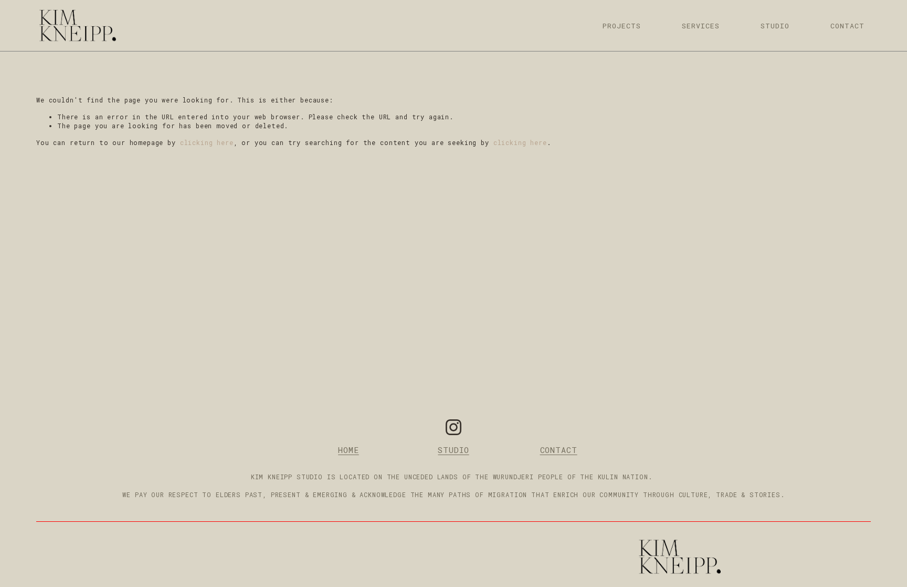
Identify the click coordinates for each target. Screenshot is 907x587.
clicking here (207, 142)
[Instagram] (453, 427)
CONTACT (847, 25)
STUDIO (775, 25)
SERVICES (701, 25)
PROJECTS (622, 25)
